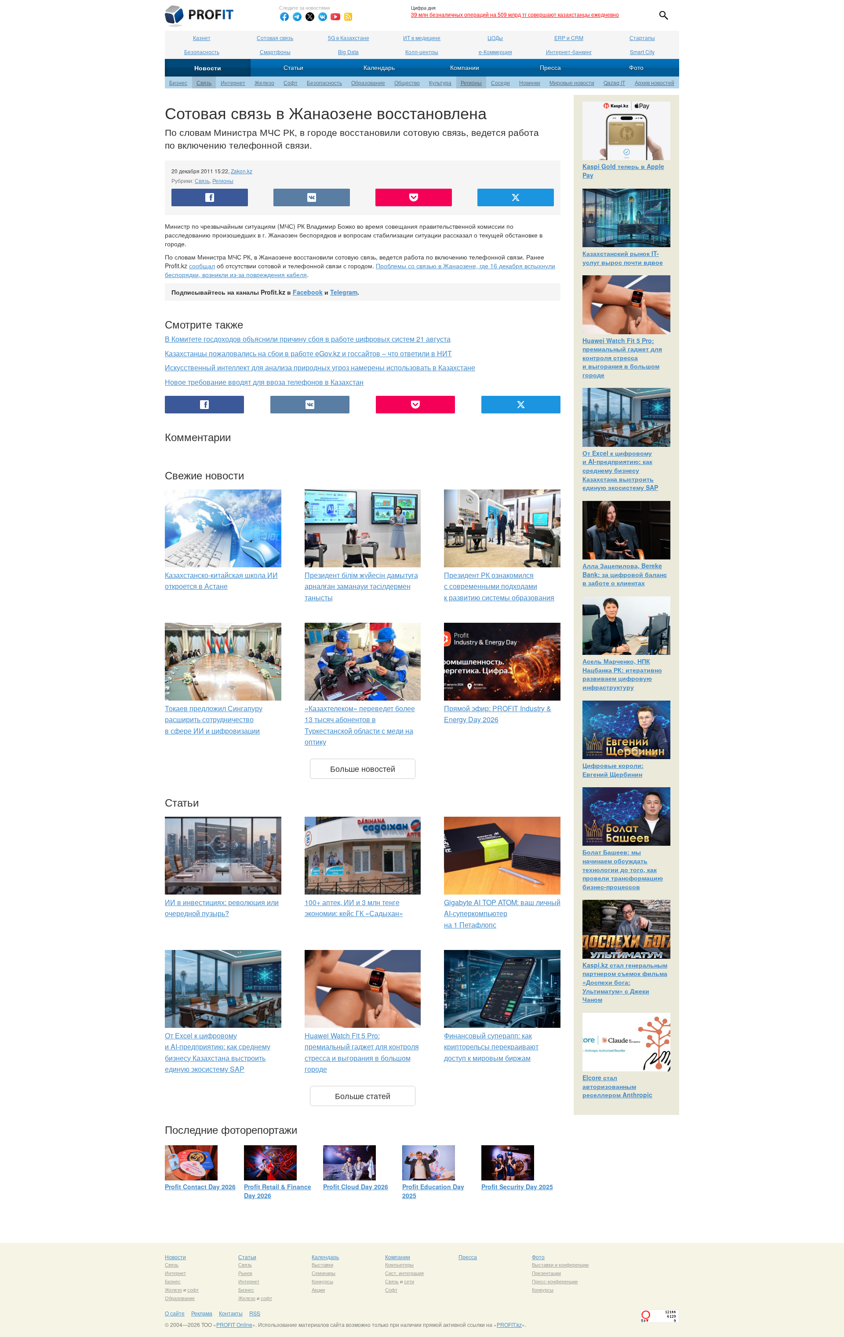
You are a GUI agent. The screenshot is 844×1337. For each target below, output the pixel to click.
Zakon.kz (241, 171)
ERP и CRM (568, 37)
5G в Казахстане (348, 37)
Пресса (550, 67)
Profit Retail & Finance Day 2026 (277, 1191)
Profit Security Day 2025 (517, 1186)
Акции (318, 1289)
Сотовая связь (275, 37)
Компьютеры (399, 1264)
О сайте (175, 1313)
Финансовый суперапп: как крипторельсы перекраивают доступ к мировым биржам (491, 1046)
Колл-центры (421, 51)
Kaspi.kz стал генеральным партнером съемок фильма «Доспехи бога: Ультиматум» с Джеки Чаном (624, 982)
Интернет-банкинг (569, 51)
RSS (254, 1313)
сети (409, 1281)
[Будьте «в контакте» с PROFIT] (322, 16)
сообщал (202, 265)
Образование (368, 82)
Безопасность (201, 51)
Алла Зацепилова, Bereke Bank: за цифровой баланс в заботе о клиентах (624, 574)
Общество (407, 82)
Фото (636, 67)
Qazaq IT (614, 82)
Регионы (471, 82)
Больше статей (362, 1095)
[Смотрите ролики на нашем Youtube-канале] (335, 16)
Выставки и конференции (560, 1264)
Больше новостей (362, 768)
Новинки (529, 82)
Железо (264, 82)
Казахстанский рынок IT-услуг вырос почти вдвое (622, 258)
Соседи (500, 82)
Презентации (546, 1272)
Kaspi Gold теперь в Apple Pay (623, 170)
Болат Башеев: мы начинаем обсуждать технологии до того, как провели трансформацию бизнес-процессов (622, 869)
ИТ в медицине (421, 37)
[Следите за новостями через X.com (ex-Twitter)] (310, 16)
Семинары (323, 1272)
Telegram (343, 292)
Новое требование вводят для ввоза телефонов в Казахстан (264, 382)
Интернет (233, 82)
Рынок (245, 1272)
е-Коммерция (495, 51)
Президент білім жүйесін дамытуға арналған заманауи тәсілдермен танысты (361, 586)
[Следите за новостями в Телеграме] (297, 16)
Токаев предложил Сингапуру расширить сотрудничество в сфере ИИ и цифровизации (213, 719)
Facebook (308, 292)
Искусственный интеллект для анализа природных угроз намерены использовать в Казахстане (320, 367)
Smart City (642, 51)
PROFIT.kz (509, 1324)
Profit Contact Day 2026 (200, 1186)
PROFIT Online (234, 1324)
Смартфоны (275, 51)
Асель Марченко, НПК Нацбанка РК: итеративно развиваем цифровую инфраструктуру (622, 674)
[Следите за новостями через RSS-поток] (348, 16)
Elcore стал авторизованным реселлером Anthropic (617, 1086)
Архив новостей (654, 82)
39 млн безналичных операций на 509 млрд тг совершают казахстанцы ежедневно (515, 14)
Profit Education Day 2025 (433, 1191)
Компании (464, 67)
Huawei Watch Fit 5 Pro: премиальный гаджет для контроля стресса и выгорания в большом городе (622, 357)
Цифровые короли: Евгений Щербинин (613, 769)
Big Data (348, 51)
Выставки (322, 1264)
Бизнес (178, 82)
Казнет (202, 37)
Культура (440, 82)
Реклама (201, 1313)
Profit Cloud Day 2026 (355, 1186)
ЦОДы (495, 37)
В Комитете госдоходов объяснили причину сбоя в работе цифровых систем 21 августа (308, 339)
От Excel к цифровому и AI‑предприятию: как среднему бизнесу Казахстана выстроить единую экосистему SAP (620, 470)
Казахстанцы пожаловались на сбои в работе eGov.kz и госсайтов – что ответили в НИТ (308, 353)
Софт (291, 82)
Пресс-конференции (555, 1281)
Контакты (231, 1313)
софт (193, 1289)
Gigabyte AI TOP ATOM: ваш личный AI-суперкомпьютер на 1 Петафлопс (502, 913)
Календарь (379, 67)
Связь (203, 82)
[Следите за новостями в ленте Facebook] (284, 16)
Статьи (293, 67)
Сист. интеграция (404, 1272)
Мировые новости (571, 82)
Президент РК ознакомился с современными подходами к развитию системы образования (499, 586)
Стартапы (642, 37)
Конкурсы (322, 1281)
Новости (207, 67)
